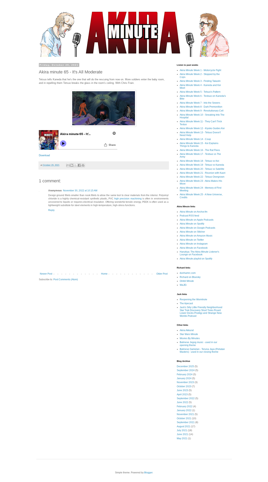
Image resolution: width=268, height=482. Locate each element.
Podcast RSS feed (189, 215)
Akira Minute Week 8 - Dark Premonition (201, 106)
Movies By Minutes (190, 338)
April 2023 (182, 394)
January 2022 (184, 410)
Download (44, 155)
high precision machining (127, 198)
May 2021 (182, 438)
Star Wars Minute (189, 334)
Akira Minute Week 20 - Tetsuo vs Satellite (202, 169)
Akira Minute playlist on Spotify (196, 258)
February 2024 (184, 374)
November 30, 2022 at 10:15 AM (80, 190)
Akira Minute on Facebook (194, 247)
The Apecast (186, 303)
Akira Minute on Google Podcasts (197, 227)
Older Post (162, 273)
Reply (51, 210)
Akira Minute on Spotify (192, 223)
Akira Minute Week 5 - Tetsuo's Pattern (200, 91)
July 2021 (182, 430)
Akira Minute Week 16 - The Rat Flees (200, 150)
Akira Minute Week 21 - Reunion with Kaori (202, 173)
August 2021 (183, 426)
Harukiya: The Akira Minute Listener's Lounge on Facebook (199, 253)
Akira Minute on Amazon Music (196, 235)
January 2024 (184, 378)
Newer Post (46, 273)
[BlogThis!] (72, 165)
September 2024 (186, 370)
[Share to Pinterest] (83, 165)
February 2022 (184, 406)
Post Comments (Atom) (65, 279)
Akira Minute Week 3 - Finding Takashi (200, 81)
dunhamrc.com (188, 273)
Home (104, 273)
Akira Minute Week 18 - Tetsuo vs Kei (199, 161)
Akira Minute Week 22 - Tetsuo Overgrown (202, 176)
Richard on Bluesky (190, 277)
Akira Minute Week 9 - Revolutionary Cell (201, 110)
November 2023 (185, 382)
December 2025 (185, 366)
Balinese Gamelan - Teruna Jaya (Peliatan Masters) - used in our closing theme (202, 350)
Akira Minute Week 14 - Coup (195, 139)
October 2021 (184, 418)
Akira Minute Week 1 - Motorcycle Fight (200, 70)
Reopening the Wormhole (193, 299)
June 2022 (182, 402)
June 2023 (182, 390)
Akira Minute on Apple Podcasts (196, 219)
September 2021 (186, 422)
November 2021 (185, 414)
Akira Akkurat (187, 330)
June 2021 (182, 434)
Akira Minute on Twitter (192, 239)
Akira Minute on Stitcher (192, 231)
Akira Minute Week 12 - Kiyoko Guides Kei (202, 128)
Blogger (148, 472)
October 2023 (184, 386)
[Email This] (68, 165)
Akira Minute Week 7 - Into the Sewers (200, 102)
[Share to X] (75, 165)
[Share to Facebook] (79, 165)
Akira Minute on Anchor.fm (193, 211)
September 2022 (186, 398)
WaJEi (183, 285)
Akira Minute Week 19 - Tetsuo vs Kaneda (202, 164)
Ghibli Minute (187, 281)
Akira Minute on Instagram (194, 243)
